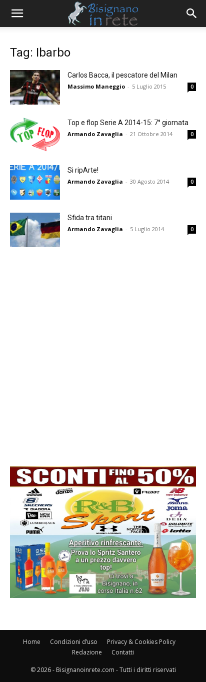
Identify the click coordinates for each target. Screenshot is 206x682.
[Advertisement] (103, 363)
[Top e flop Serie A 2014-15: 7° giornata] (35, 135)
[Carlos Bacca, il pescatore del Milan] (35, 87)
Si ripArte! (83, 170)
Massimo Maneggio (96, 86)
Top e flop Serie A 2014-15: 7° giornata (128, 123)
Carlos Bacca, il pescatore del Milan (123, 75)
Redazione (87, 652)
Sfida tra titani (90, 218)
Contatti (123, 652)
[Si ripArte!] (35, 182)
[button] (17, 13)
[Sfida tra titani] (35, 230)
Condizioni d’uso (74, 641)
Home (31, 641)
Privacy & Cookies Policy (141, 641)
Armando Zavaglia (95, 134)
